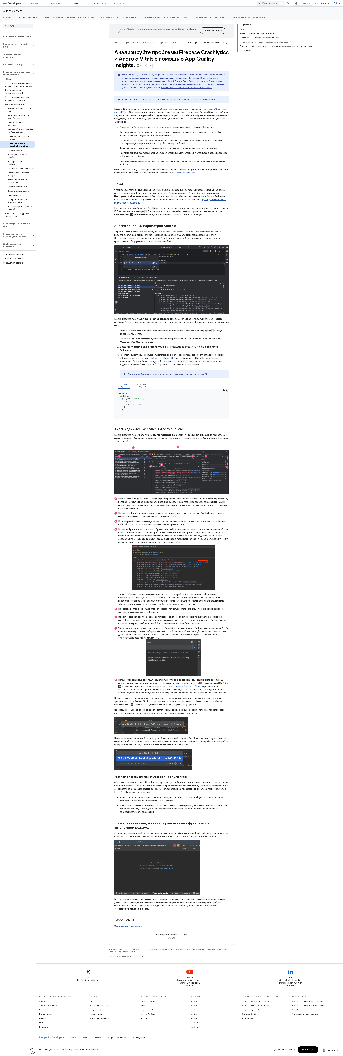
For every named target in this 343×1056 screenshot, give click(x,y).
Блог (119, 3)
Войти (337, 3)
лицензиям (164, 949)
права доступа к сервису (130, 926)
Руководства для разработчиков (256, 1005)
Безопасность (45, 1010)
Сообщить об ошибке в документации (309, 1005)
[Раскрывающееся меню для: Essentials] (41, 3)
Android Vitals (121, 112)
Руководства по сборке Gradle (209, 17)
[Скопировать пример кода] (227, 390)
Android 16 (196, 1005)
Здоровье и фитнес (98, 1010)
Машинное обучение (99, 1005)
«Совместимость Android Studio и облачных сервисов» (186, 87)
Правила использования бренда (87, 1049)
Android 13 (195, 1018)
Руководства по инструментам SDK (248, 17)
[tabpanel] (171, 404)
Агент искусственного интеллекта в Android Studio (69, 17)
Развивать (76, 3)
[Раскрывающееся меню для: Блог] (124, 3)
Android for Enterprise (48, 1005)
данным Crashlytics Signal (188, 686)
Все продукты (138, 1038)
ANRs (225, 683)
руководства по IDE (27, 17)
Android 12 (195, 1022)
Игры (92, 1001)
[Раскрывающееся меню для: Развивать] (85, 3)
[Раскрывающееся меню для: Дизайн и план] (65, 3)
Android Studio (322, 3)
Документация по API (251, 1010)
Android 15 (195, 1010)
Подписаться (308, 1049)
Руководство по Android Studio (255, 1001)
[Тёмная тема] (223, 390)
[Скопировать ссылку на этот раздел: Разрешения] (136, 920)
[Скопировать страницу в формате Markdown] (146, 65)
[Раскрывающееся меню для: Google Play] (106, 3)
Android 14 (196, 1014)
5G (91, 1022)
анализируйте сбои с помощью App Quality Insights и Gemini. (189, 99)
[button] (16, 37)
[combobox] (270, 3)
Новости (42, 1018)
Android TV (145, 1018)
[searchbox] (18, 26)
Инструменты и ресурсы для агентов (118, 17)
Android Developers (122, 42)
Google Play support (300, 1010)
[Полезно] (223, 43)
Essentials (33, 3)
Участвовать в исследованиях (305, 1014)
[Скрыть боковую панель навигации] (32, 1051)
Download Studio (249, 1014)
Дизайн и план (54, 3)
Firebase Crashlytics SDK (162, 358)
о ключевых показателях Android (177, 231)
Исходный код (45, 1014)
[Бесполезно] (227, 43)
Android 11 (195, 1027)
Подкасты (43, 1027)
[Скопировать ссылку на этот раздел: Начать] (128, 184)
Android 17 (195, 1001)
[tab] (124, 385)
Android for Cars (148, 1014)
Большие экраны (148, 1001)
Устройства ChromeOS (151, 1010)
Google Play (97, 3)
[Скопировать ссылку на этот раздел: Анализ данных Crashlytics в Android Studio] (186, 429)
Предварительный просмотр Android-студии (165, 17)
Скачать (7, 17)
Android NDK (247, 1018)
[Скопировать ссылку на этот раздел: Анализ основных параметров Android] (179, 226)
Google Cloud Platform (117, 1038)
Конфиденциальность (99, 1018)
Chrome (85, 1038)
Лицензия (66, 1049)
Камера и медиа (97, 1014)
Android (42, 1001)
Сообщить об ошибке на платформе (308, 1001)
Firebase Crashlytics (216, 109)
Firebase (97, 1038)
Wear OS (144, 1005)
